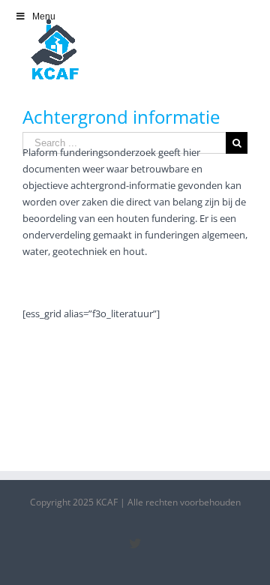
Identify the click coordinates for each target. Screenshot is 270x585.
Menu (44, 16)
